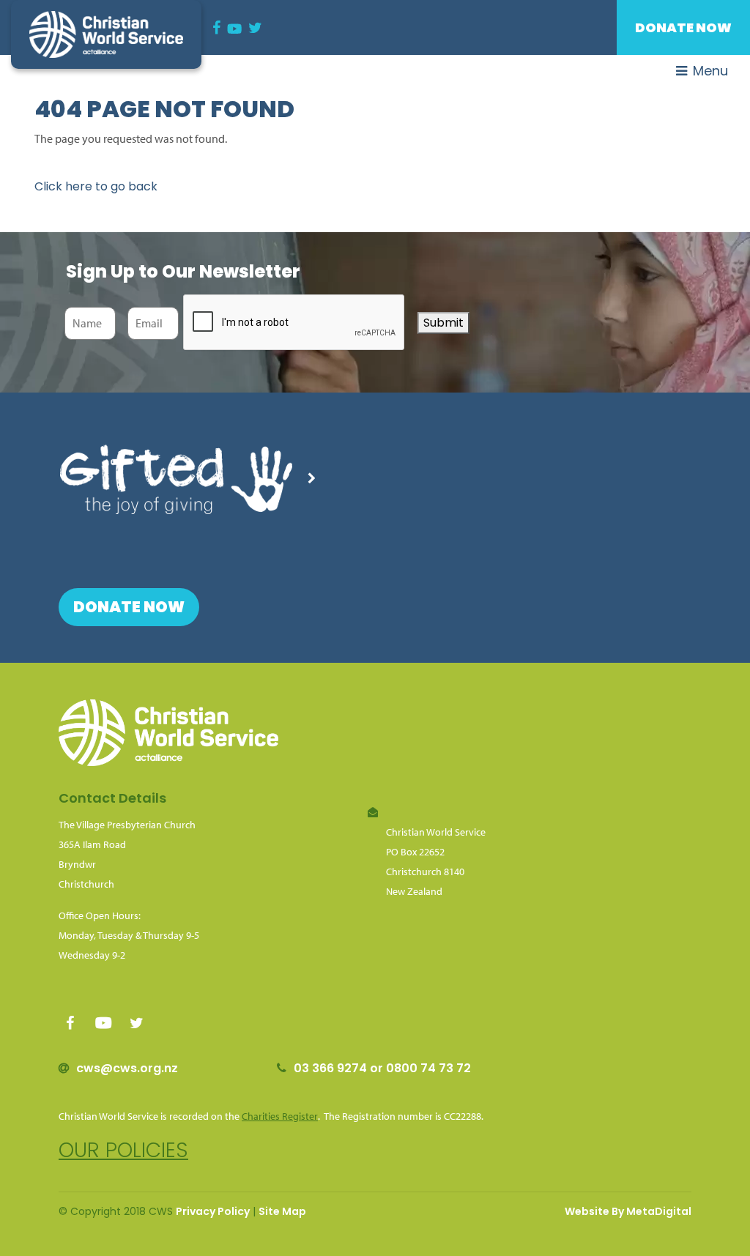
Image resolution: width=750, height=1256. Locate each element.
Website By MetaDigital (628, 1211)
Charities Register (280, 1116)
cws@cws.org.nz (127, 1068)
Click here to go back (95, 186)
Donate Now (683, 27)
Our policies (123, 1150)
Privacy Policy (213, 1211)
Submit (443, 322)
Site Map (282, 1211)
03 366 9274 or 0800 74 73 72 (382, 1068)
